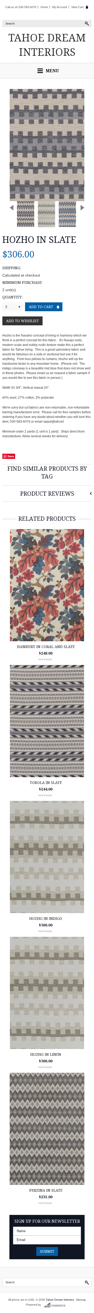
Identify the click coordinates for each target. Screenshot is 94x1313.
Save (11, 456)
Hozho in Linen (45, 1054)
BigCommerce (56, 1305)
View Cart (77, 7)
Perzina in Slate (45, 1190)
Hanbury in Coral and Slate (46, 646)
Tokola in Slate (46, 782)
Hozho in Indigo (45, 918)
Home (44, 7)
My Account (59, 7)
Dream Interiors (47, 44)
